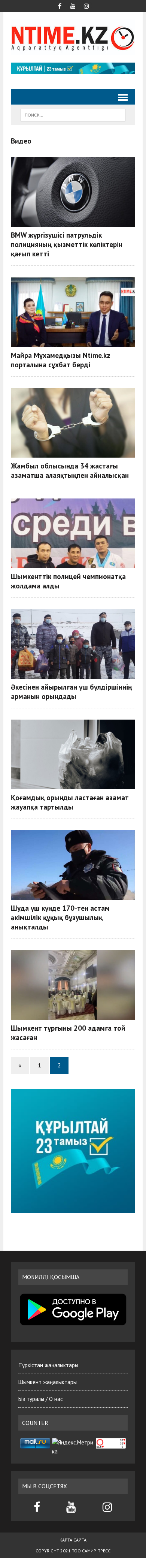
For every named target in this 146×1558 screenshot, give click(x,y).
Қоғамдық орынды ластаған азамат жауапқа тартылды (70, 802)
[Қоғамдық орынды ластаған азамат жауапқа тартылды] (73, 754)
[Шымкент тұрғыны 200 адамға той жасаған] (73, 985)
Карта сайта (73, 1540)
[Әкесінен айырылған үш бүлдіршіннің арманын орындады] (73, 644)
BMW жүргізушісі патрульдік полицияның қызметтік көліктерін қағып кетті (66, 244)
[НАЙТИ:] (73, 114)
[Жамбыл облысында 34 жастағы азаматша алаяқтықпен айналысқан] (73, 423)
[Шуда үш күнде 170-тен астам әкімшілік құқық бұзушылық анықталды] (73, 865)
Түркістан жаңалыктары (48, 1365)
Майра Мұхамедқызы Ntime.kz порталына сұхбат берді (60, 359)
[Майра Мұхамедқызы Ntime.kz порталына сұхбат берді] (73, 312)
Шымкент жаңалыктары (47, 1382)
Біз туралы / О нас (40, 1398)
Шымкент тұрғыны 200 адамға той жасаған (68, 1032)
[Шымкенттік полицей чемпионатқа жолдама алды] (73, 533)
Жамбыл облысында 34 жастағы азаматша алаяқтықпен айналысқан (70, 470)
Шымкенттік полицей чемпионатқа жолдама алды (68, 581)
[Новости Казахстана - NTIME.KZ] (73, 37)
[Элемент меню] (60, 5)
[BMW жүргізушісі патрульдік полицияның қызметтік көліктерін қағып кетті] (73, 192)
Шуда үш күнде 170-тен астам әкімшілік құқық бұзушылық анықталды (60, 917)
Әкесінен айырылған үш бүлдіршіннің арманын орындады (71, 691)
